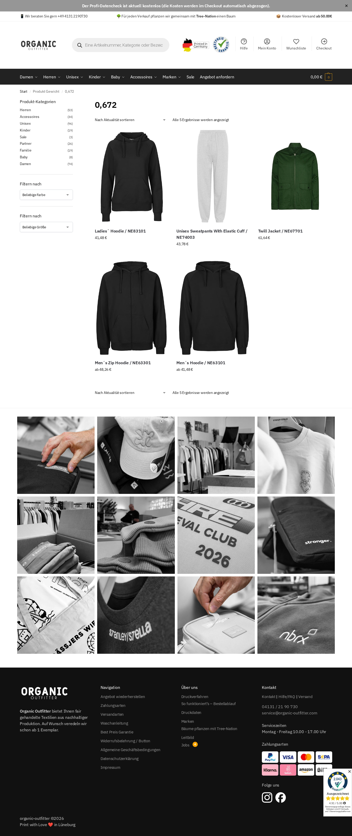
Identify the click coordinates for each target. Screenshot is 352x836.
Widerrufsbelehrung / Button (125, 740)
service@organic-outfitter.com (289, 712)
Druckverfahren (194, 696)
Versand (305, 696)
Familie (26, 150)
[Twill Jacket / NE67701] (295, 176)
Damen (25, 163)
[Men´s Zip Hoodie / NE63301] (132, 307)
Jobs (185, 745)
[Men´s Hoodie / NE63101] (213, 307)
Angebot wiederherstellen (123, 696)
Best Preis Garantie (117, 732)
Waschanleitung (114, 723)
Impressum (110, 767)
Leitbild (187, 737)
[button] (321, 77)
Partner (26, 143)
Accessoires (29, 116)
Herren (25, 110)
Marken (187, 721)
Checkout (323, 48)
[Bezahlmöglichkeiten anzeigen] (297, 763)
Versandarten (112, 714)
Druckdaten (191, 712)
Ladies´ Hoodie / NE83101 (120, 231)
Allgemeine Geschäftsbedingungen (130, 749)
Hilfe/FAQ (287, 696)
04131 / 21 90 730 (280, 706)
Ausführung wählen (131, 249)
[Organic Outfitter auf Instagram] (267, 797)
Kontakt (268, 696)
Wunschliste (296, 48)
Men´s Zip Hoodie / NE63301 (123, 362)
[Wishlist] (161, 137)
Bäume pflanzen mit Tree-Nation (209, 728)
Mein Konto (267, 48)
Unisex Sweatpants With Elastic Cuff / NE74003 (211, 234)
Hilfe (244, 48)
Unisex (25, 123)
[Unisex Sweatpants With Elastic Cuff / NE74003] (213, 176)
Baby (24, 157)
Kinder (25, 130)
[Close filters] (74, 101)
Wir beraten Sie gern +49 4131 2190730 (56, 16)
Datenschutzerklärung (120, 758)
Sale (23, 137)
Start (23, 91)
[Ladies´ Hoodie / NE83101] (132, 176)
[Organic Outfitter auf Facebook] (280, 797)
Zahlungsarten (113, 705)
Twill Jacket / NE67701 (280, 231)
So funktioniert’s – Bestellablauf (208, 703)
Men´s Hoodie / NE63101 (200, 362)
